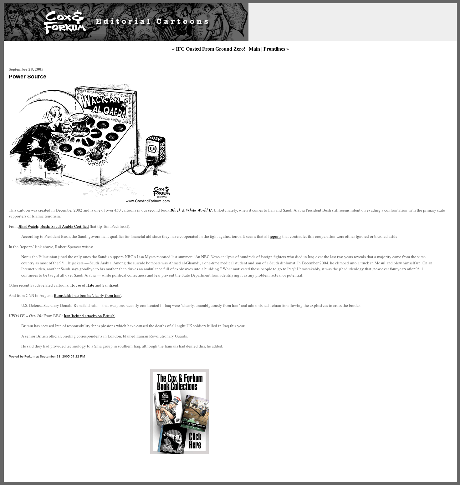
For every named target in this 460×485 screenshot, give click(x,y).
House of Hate (82, 285)
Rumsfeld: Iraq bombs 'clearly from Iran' (87, 295)
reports (275, 236)
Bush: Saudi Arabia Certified (64, 226)
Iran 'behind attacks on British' (89, 315)
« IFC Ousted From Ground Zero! (208, 49)
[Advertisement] (60, 411)
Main (254, 49)
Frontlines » (276, 49)
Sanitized (110, 285)
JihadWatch (28, 226)
